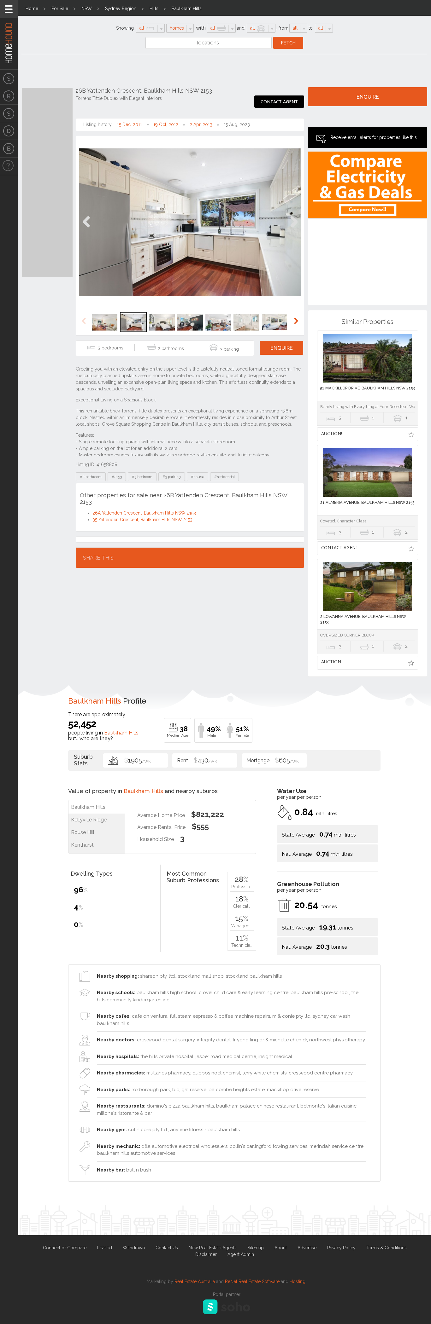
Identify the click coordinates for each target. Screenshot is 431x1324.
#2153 (117, 477)
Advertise (307, 1247)
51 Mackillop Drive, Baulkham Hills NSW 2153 (367, 388)
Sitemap (255, 1247)
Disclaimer (206, 1254)
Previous (84, 326)
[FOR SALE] (9, 78)
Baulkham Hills (187, 8)
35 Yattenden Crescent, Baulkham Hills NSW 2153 (142, 519)
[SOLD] (9, 113)
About (281, 1247)
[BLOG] (9, 149)
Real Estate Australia (194, 1281)
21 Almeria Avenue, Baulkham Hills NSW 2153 (367, 502)
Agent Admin (240, 1254)
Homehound (9, 34)
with (201, 28)
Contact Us (167, 1247)
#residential (224, 477)
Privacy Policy (341, 1247)
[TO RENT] (9, 96)
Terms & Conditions (386, 1247)
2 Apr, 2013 (201, 124)
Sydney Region (120, 8)
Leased (104, 1247)
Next (297, 326)
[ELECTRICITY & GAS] (9, 166)
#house (197, 477)
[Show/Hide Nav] (9, 9)
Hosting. (298, 1281)
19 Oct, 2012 (165, 124)
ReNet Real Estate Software (252, 1281)
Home (32, 8)
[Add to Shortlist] (410, 434)
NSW (86, 8)
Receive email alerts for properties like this (373, 137)
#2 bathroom (91, 477)
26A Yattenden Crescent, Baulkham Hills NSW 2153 (144, 512)
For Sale (59, 8)
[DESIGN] (9, 131)
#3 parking (171, 477)
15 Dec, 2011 (129, 124)
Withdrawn (134, 1247)
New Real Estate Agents (213, 1247)
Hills (154, 8)
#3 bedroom (142, 477)
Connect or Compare (64, 1247)
